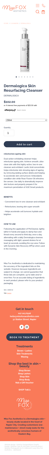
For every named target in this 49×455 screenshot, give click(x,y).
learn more (21, 110)
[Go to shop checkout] (44, 12)
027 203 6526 (24, 313)
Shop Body (24, 379)
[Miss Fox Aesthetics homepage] (19, 8)
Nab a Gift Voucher (24, 382)
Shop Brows (24, 370)
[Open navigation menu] (38, 6)
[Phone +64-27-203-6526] (44, 6)
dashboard (17, 450)
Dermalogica (26, 23)
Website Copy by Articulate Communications (26, 446)
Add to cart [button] (24, 144)
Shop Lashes (24, 373)
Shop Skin (24, 376)
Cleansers (14, 23)
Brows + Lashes (24, 350)
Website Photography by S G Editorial (18, 448)
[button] (38, 12)
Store (6, 23)
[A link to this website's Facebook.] (21, 327)
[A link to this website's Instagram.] (26, 327)
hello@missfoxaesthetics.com (24, 316)
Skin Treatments (24, 353)
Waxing (24, 356)
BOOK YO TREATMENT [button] (24, 337)
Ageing (9, 293)
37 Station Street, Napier (24, 319)
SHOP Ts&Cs (25, 389)
